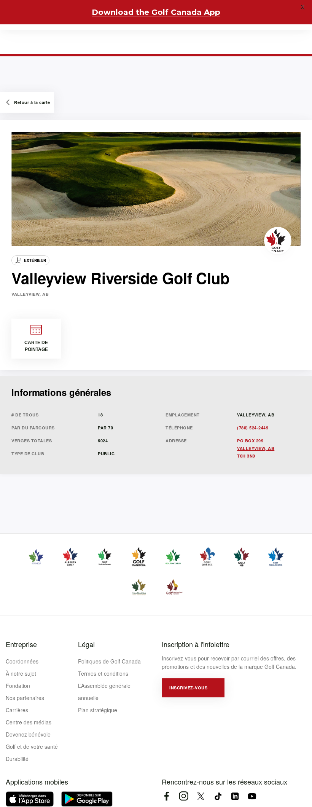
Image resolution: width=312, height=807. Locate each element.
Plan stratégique (97, 710)
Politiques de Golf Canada (109, 661)
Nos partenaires (25, 698)
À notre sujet (21, 673)
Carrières (17, 710)
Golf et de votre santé (32, 746)
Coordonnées (22, 661)
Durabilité (17, 758)
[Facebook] (166, 796)
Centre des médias (28, 722)
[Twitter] (200, 796)
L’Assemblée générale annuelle (104, 692)
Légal (86, 644)
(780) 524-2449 (252, 428)
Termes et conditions (103, 673)
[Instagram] (183, 796)
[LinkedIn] (235, 796)
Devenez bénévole (28, 734)
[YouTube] (252, 796)
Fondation (18, 685)
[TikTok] (218, 796)
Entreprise (21, 644)
